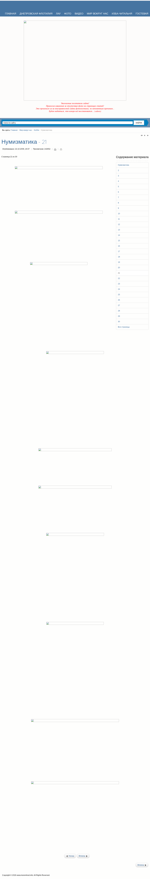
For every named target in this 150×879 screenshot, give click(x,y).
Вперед (82, 856)
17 (119, 251)
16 (119, 246)
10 (119, 214)
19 (119, 262)
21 (119, 273)
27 (119, 305)
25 (119, 295)
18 (119, 257)
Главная (14, 130)
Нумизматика (123, 165)
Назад (71, 856)
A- (147, 135)
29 (119, 316)
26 (119, 300)
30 (119, 322)
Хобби (36, 130)
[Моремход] (12, 5)
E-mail (61, 149)
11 (119, 219)
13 (119, 230)
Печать (55, 149)
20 (119, 268)
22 (119, 278)
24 (119, 289)
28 (119, 311)
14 (119, 235)
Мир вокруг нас (25, 130)
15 (119, 241)
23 (119, 284)
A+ (142, 135)
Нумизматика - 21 (24, 142)
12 (119, 224)
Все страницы (124, 327)
